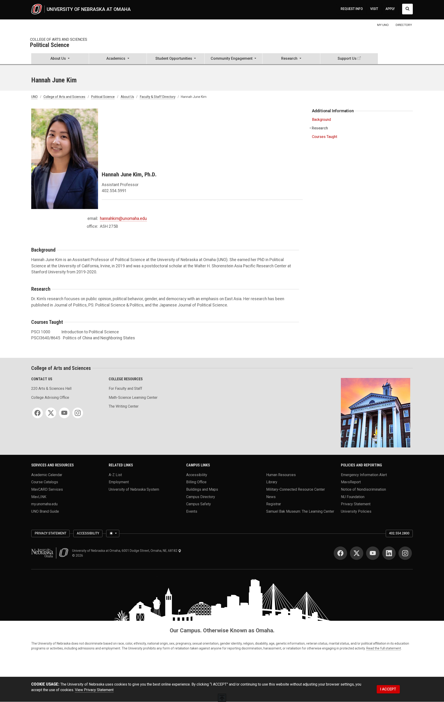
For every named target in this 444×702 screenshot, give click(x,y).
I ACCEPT (388, 689)
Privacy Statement (355, 504)
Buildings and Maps (202, 489)
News (271, 496)
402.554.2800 (399, 533)
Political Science (49, 45)
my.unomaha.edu (44, 504)
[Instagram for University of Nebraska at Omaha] (405, 553)
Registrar (273, 504)
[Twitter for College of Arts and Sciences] (51, 413)
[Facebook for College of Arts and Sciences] (37, 413)
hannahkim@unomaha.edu (123, 218)
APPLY (390, 9)
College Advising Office (50, 397)
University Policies (356, 511)
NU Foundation (352, 496)
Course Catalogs (44, 482)
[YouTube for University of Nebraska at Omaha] (372, 553)
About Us (127, 97)
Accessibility (196, 474)
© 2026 (78, 555)
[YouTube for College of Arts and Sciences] (64, 413)
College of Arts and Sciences (58, 39)
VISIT (374, 9)
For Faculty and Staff (125, 388)
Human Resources (281, 474)
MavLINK (38, 496)
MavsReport (351, 482)
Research (320, 128)
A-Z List (115, 474)
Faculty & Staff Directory (158, 97)
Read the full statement (383, 648)
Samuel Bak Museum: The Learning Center (300, 511)
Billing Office (196, 482)
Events (191, 511)
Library (271, 482)
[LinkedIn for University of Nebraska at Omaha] (389, 553)
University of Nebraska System (134, 489)
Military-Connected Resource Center (295, 489)
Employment (119, 482)
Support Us (347, 58)
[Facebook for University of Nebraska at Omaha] (340, 553)
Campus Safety (198, 504)
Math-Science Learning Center (133, 397)
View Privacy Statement (94, 690)
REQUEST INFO (352, 9)
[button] (60, 59)
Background (321, 119)
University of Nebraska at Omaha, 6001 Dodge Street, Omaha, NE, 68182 (125, 550)
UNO (34, 97)
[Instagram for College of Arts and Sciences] (77, 413)
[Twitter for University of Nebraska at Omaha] (356, 553)
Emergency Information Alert (364, 474)
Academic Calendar (46, 474)
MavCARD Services (47, 489)
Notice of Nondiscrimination (363, 489)
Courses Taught (324, 136)
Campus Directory (200, 496)
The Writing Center (124, 406)
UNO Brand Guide (45, 511)
